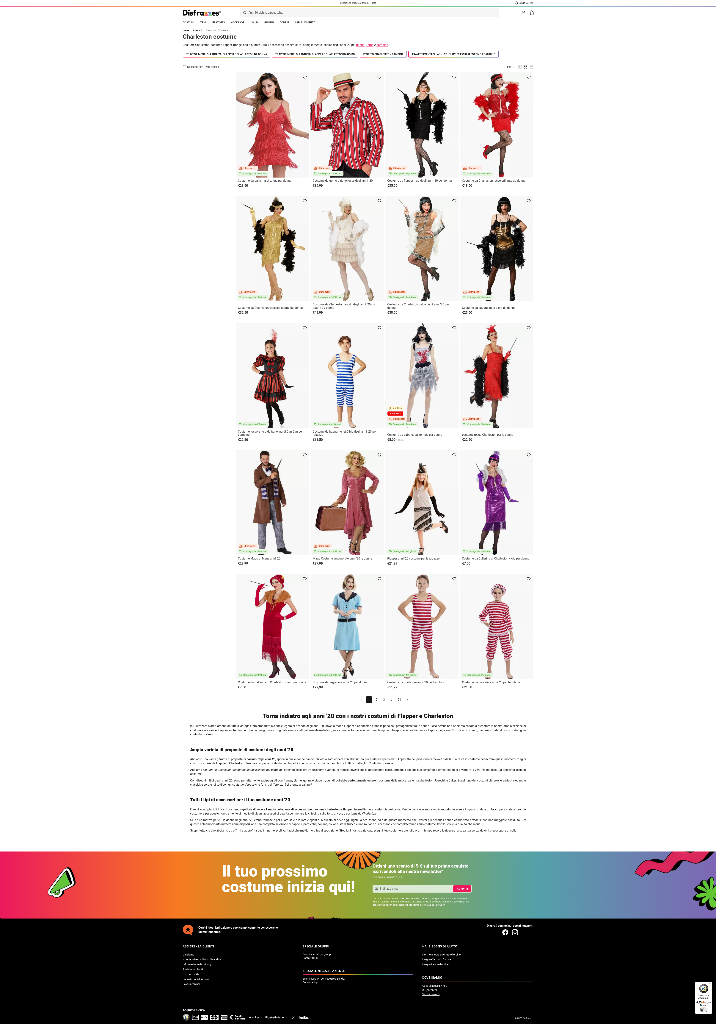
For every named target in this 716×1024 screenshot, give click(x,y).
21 (399, 699)
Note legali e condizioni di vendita (202, 959)
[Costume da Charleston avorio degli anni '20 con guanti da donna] (347, 248)
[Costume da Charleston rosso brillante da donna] (496, 125)
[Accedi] (524, 13)
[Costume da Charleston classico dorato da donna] (272, 248)
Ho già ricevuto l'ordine (435, 964)
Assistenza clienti (193, 969)
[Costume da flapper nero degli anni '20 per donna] (422, 125)
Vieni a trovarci (430, 994)
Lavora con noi (191, 984)
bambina (382, 45)
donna (360, 45)
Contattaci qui (311, 957)
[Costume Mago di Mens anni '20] (272, 502)
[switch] (703, 1010)
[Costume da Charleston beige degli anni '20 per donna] (422, 248)
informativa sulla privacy (432, 905)
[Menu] (710, 984)
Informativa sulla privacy (197, 964)
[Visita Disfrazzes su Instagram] (515, 932)
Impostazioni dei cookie (196, 979)
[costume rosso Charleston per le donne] (496, 375)
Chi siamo (188, 954)
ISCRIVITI (462, 888)
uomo (369, 45)
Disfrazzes (528, 1018)
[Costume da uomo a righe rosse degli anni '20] (347, 125)
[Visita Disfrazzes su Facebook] (505, 932)
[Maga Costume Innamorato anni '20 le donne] (347, 502)
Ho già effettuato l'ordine (436, 959)
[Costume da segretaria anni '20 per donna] (347, 626)
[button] (509, 67)
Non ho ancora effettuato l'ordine (441, 954)
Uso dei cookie (191, 974)
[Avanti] (407, 699)
